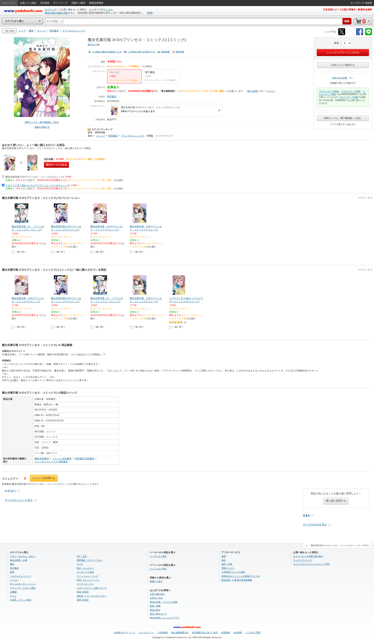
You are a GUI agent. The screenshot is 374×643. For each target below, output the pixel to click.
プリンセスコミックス (132, 135)
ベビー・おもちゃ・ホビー (23, 556)
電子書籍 (14, 568)
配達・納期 (155, 606)
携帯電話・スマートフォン (89, 560)
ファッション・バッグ (87, 576)
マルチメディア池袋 (348, 97)
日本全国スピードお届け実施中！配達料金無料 (347, 9)
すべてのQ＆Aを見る (315, 524)
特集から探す (156, 581)
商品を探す (155, 610)
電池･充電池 (83, 592)
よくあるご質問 (252, 632)
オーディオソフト (85, 584)
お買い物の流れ (157, 594)
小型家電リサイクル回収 (233, 572)
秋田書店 (111, 96)
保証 (223, 560)
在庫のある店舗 (339, 78)
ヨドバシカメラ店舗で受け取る (308, 556)
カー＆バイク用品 (85, 572)
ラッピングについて (302, 560)
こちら (109, 9)
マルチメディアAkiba (329, 91)
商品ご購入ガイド (158, 614)
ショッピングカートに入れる (342, 52)
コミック (100, 135)
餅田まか (92, 44)
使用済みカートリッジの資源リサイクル (240, 576)
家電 (12, 572)
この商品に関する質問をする (141, 52)
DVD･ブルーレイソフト (88, 580)
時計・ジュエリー (85, 568)
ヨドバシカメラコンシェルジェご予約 (311, 564)
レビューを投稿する (43, 477)
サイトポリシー (146, 632)
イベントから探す (158, 569)
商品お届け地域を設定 (56, 12)
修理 (223, 556)
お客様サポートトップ (124, 632)
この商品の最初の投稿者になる (107, 52)
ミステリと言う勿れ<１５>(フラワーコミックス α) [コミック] (37, 185)
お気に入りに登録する (343, 65)
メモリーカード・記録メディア (92, 588)
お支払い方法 (156, 598)
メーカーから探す (158, 556)
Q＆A (306, 515)
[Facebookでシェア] (359, 34)
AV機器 (13, 592)
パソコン (14, 580)
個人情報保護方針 (180, 632)
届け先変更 (252, 91)
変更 (150, 12)
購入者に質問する (336, 500)
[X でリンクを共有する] (341, 34)
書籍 (90, 132)
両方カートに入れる (56, 164)
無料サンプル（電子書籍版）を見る (42, 122)
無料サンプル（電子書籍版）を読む (343, 118)
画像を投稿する (41, 127)
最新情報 (180, 52)
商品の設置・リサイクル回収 (164, 602)
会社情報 (237, 632)
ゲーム (13, 596)
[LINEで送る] (368, 34)
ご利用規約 (162, 632)
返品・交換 (226, 564)
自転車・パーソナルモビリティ (92, 596)
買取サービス (227, 568)
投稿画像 (165, 52)
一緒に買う (20, 252)
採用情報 (225, 632)
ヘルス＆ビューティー (20, 576)
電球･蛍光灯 (83, 600)
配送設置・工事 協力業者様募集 (236, 580)
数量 (336, 43)
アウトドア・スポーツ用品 (23, 588)
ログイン (49, 9)
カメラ (80, 564)
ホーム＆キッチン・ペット (23, 584)
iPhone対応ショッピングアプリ (165, 618)
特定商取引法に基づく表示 (205, 632)
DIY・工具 (82, 556)
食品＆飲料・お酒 (18, 560)
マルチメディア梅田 (351, 91)
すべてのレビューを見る (19, 500)
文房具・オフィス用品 (20, 600)
